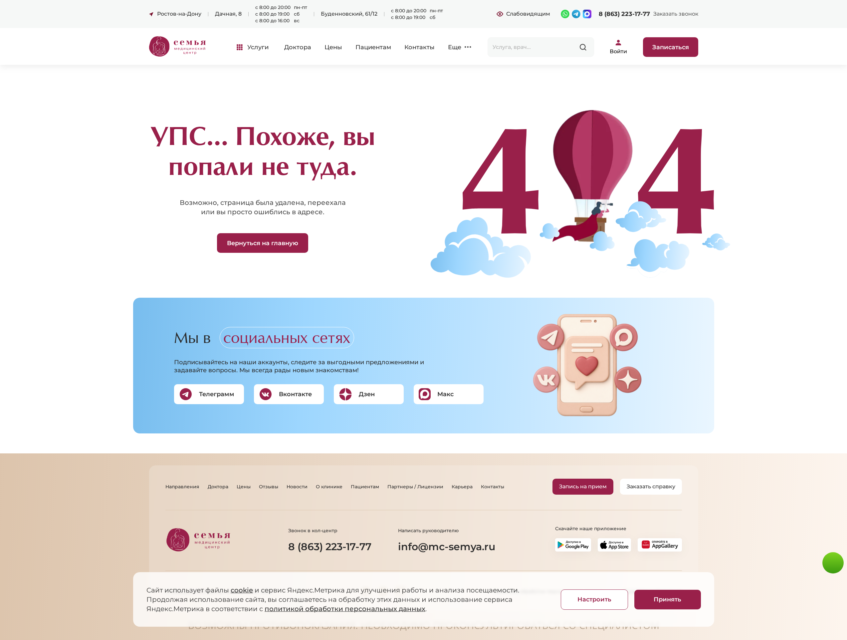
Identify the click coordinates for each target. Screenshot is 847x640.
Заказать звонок (675, 14)
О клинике (329, 487)
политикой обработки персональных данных (345, 609)
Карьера (462, 487)
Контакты (419, 47)
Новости (297, 487)
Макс (445, 394)
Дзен (367, 394)
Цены (333, 47)
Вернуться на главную (262, 243)
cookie (242, 590)
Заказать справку (651, 486)
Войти (618, 51)
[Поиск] (583, 47)
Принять (667, 599)
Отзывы (268, 487)
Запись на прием (583, 486)
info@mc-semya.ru (446, 547)
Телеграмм (216, 394)
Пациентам (373, 47)
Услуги (258, 47)
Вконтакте (295, 394)
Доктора (297, 47)
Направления (182, 487)
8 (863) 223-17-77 (624, 14)
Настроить (594, 599)
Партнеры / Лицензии (415, 487)
